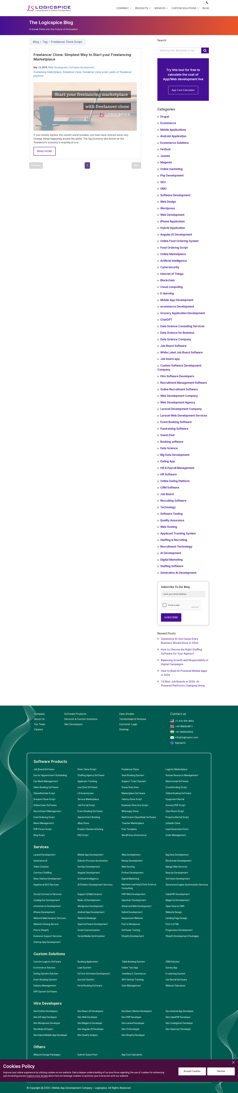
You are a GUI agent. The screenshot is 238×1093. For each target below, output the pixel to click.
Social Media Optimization (91, 936)
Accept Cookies (192, 1071)
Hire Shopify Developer (133, 1035)
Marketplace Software (133, 793)
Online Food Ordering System (179, 241)
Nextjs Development (132, 860)
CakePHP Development (178, 894)
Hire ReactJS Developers (90, 1011)
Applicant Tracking (87, 781)
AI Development (170, 553)
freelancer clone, (72, 72)
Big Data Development (174, 455)
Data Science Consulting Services (182, 326)
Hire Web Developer (87, 1017)
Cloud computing (171, 287)
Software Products (75, 713)
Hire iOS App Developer (45, 1017)
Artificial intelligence (173, 260)
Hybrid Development (132, 912)
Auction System (86, 979)
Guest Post (167, 435)
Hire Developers (73, 724)
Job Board (167, 494)
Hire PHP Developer (131, 1017)
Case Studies (126, 713)
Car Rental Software (176, 979)
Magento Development (177, 900)
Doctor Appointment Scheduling (50, 775)
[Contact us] (207, 2)
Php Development (172, 175)
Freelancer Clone (130, 769)
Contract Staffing (43, 872)
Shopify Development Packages (182, 936)
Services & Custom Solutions (80, 719)
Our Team (39, 724)
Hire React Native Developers (137, 1011)
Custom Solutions (49, 954)
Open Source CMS (175, 906)
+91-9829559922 (184, 732)
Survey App (171, 967)
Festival (165, 149)
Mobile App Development (176, 300)
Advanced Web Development (136, 906)
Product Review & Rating (90, 829)
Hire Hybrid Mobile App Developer (50, 1035)
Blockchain (167, 280)
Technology (168, 507)
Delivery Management (45, 985)
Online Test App (130, 967)
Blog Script (39, 835)
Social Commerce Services (48, 894)
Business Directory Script (135, 805)
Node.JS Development (89, 900)
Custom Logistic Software (47, 961)
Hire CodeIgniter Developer (179, 1023)
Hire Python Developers (46, 1011)
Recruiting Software (173, 500)
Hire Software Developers (177, 376)
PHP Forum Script (43, 829)
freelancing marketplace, (48, 72)
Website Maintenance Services (50, 918)
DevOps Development (89, 866)
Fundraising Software (174, 428)
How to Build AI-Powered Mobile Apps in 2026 (184, 673)
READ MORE (44, 151)
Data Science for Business (177, 332)
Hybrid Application (172, 228)
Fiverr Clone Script (87, 769)
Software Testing (171, 513)
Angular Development (89, 872)
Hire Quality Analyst (88, 1035)
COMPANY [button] (122, 8)
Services (41, 847)
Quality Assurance (172, 520)
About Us (39, 719)
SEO (163, 182)
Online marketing (171, 169)
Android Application (173, 136)
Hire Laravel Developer (133, 1023)
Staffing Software (171, 566)
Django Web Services (176, 866)
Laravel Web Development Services (183, 415)
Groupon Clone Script (44, 799)
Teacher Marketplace (133, 823)
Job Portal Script (86, 805)
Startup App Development (47, 942)
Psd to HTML (172, 924)
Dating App (167, 461)
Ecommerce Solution (44, 967)
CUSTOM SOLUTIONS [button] (184, 8)
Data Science (169, 448)
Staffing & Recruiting (173, 540)
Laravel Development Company (181, 409)
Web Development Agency (177, 402)
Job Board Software (173, 346)
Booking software (171, 441)
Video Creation (41, 866)
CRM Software (169, 487)
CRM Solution (173, 961)
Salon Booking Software (46, 787)
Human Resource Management (182, 775)
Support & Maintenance (90, 894)
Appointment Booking (89, 817)
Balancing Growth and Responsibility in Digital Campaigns (184, 662)
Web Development (58, 67)
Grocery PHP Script (175, 805)
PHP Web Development (133, 894)
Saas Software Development (93, 924)
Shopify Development (133, 936)
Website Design (174, 912)
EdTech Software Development (94, 973)
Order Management (176, 835)
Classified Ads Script (44, 793)
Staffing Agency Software (91, 775)
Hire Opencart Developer (178, 1029)
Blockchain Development (178, 860)
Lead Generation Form (177, 829)
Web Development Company (179, 396)
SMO (163, 188)
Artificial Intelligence (88, 878)
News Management (44, 823)
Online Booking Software (178, 793)
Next (136, 165)
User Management (131, 985)
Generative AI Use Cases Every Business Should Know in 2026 (179, 641)
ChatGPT (166, 319)
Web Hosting (168, 527)
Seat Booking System (133, 775)
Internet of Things (171, 274)
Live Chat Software (87, 787)
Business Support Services (48, 936)
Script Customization (89, 930)
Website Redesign (87, 918)
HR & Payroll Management (177, 468)
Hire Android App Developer (179, 1011)
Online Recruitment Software (179, 389)
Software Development (81, 67)
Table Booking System (133, 961)
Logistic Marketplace (176, 769)
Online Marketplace (173, 254)
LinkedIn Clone (173, 823)
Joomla (165, 156)
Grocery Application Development (182, 313)
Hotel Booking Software (90, 985)
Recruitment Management (47, 811)
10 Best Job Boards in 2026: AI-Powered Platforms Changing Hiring (183, 683)
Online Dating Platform (175, 481)
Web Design (168, 201)
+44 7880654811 (184, 726)
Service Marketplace (88, 799)
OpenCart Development (134, 900)
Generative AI (40, 860)
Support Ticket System (134, 781)
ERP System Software (45, 991)
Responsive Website (132, 918)
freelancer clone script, (96, 72)
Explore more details (37, 1076)
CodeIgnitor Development (47, 900)
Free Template (129, 829)
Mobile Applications (173, 129)
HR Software (168, 474)
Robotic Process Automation (93, 860)
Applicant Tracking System (178, 533)
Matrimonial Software (177, 781)
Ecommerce (168, 123)
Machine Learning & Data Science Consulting (139, 886)
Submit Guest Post (87, 1054)
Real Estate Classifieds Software (139, 817)
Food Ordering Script (174, 247)
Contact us (178, 714)
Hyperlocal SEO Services (46, 884)
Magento (166, 162)
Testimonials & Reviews (132, 719)
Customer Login (128, 724)
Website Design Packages (47, 1054)
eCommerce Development (47, 906)
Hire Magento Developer (90, 1023)
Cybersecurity (169, 267)
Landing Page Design (176, 918)
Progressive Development (179, 930)
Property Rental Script (177, 817)
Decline (221, 1071)
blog (206, 8)
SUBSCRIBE (171, 617)
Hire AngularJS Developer (91, 1029)
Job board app (170, 359)
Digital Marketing (171, 559)
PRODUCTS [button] (141, 8)
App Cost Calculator (183, 90)
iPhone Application (172, 221)
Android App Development (91, 912)
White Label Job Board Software (181, 352)
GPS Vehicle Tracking (133, 979)
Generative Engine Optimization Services (187, 884)
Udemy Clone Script (132, 799)
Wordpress (167, 208)
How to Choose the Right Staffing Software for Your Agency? (181, 651)
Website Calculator (175, 985)
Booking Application (88, 961)
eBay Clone (83, 823)
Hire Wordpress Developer (47, 1023)
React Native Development (47, 878)
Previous (36, 165)
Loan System (84, 967)
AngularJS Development (176, 234)
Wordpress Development (90, 906)
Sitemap (124, 729)
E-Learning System (175, 973)
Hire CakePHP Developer (178, 1017)
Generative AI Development (178, 572)
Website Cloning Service (46, 924)
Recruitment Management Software (183, 382)
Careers (38, 729)
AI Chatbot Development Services (95, 884)
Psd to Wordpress (131, 924)
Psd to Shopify (41, 930)
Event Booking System (45, 979)
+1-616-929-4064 (184, 721)
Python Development (132, 872)
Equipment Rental (175, 799)
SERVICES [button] (159, 8)
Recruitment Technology (176, 546)
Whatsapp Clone (130, 811)
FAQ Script (83, 835)
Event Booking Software (176, 422)
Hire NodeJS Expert (43, 1029)
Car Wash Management (46, 781)
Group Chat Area (130, 787)
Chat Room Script (175, 811)
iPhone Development (44, 912)
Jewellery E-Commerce (134, 973)
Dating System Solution (46, 973)
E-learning (167, 293)
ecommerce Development (177, 306)
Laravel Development (44, 854)
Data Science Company (175, 339)
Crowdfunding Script (176, 787)
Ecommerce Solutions (174, 143)
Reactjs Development (177, 872)
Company (39, 713)
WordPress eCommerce (134, 835)
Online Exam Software (45, 805)
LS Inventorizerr (86, 793)
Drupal (164, 116)
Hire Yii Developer (130, 1029)
